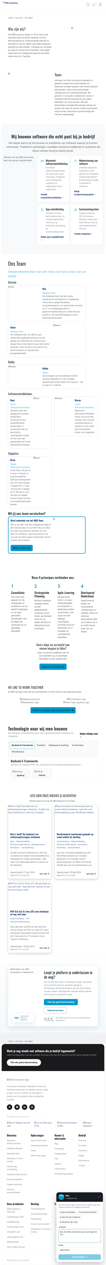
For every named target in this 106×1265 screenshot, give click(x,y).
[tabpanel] (53, 768)
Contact (81, 1165)
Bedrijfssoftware (38, 844)
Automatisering (27, 848)
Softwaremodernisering (16, 1174)
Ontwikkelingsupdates (64, 1174)
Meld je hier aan (22, 548)
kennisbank (15, 848)
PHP (28, 919)
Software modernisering (20, 844)
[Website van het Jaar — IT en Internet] (19, 1124)
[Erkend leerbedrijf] (91, 1124)
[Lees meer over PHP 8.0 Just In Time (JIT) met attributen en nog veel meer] (29, 895)
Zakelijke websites (14, 1148)
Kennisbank (59, 1149)
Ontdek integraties (82, 234)
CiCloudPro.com (13, 1232)
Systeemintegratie (14, 1179)
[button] (88, 4)
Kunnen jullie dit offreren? (88, 1212)
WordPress (61, 848)
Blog (56, 1144)
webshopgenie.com (15, 1237)
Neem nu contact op (53, 666)
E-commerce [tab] (77, 745)
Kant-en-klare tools (38, 1140)
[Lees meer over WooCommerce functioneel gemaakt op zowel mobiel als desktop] (76, 818)
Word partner (83, 1160)
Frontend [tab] (41, 745)
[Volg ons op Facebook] (17, 1107)
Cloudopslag (36, 1219)
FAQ (56, 1159)
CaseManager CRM (15, 1217)
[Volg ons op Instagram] (32, 1107)
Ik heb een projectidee (67, 1212)
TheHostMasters (38, 1209)
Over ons (82, 1140)
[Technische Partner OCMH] (69, 1124)
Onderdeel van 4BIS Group (17, 1117)
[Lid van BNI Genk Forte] (44, 1124)
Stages (81, 1155)
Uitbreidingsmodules (39, 1145)
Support (58, 1164)
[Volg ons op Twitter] (9, 1107)
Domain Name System (40, 1224)
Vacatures (82, 1150)
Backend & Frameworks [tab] (22, 745)
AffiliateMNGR (13, 1242)
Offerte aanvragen (38, 1155)
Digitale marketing (14, 1184)
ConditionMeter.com (15, 1227)
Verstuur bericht (78, 1257)
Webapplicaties (13, 1153)
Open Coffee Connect (16, 1247)
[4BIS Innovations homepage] (18, 1080)
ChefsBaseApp (13, 1222)
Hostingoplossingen (39, 1214)
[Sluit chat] (99, 1197)
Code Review (60, 1169)
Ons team (82, 1145)
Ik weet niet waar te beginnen (70, 1217)
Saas (12, 841)
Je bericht (62, 1227)
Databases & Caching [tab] (58, 745)
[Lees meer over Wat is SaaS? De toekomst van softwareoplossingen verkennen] (29, 818)
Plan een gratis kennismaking (60, 1002)
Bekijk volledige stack (89, 733)
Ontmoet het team (55, 1010)
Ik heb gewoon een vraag (68, 1222)
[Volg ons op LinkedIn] (24, 1107)
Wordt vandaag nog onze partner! (52, 710)
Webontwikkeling (23, 841)
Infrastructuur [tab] (18, 751)
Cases (33, 1150)
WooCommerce (73, 848)
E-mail (60, 1245)
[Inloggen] (94, 4)
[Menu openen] (100, 4)
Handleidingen (60, 1154)
